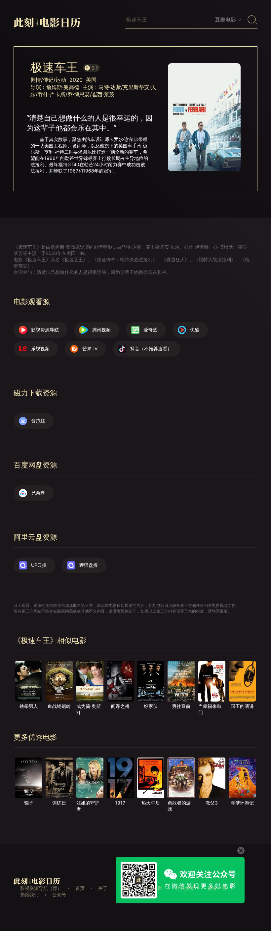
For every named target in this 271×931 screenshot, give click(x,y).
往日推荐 (185, 888)
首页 (80, 888)
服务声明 (217, 888)
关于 (102, 888)
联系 (125, 888)
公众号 (59, 894)
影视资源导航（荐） (41, 888)
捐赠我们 (29, 894)
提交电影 (153, 888)
